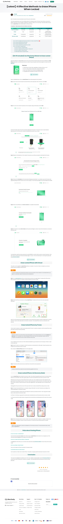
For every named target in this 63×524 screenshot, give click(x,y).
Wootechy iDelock (16, 257)
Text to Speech (37, 503)
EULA (20, 509)
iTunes (15, 34)
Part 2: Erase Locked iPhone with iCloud (20, 42)
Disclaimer (21, 511)
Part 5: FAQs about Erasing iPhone (19, 46)
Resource (40, 1)
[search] (43, 1)
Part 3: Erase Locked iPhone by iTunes (20, 43)
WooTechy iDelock (15, 29)
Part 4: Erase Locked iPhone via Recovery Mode (21, 44)
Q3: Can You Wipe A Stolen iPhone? (20, 50)
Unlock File (36, 509)
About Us (20, 501)
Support (35, 1)
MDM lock (12, 63)
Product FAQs (29, 507)
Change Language (9, 505)
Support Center (30, 503)
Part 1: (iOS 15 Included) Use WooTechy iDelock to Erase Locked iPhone (26, 40)
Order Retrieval (29, 505)
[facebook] (52, 499)
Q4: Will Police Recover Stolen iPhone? (21, 51)
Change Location (37, 507)
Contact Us (29, 501)
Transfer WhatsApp (38, 511)
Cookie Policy (21, 505)
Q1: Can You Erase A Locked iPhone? (20, 47)
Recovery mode (15, 36)
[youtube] (55, 499)
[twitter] (54, 499)
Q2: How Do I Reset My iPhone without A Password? (23, 48)
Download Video (37, 505)
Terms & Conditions (22, 507)
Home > (20, 489)
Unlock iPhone (31, 15)
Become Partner (22, 513)
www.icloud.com (18, 278)
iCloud (15, 31)
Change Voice (37, 501)
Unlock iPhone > (24, 489)
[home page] (7, 1)
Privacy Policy (21, 503)
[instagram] (57, 499)
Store (53, 1)
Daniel (15, 14)
